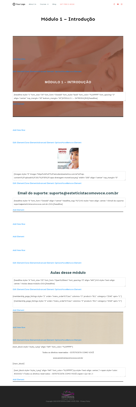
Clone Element (30, 71)
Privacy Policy (85, 401)
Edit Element (18, 71)
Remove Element (74, 71)
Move (64, 71)
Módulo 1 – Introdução (68, 19)
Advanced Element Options (49, 71)
